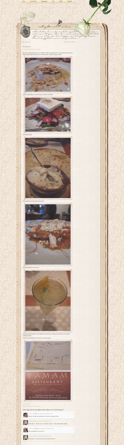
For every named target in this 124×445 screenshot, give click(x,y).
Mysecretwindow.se (52, 5)
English (69, 1)
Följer (61, 1)
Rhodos (39, 406)
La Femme (33, 1)
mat (32, 406)
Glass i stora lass (26, 42)
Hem (23, 1)
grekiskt (29, 406)
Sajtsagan (44, 1)
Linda (35, 413)
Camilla (36, 428)
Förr (53, 1)
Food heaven (26, 46)
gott (26, 406)
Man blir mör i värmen (69, 42)
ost (34, 406)
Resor (39, 49)
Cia (28, 49)
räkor (36, 406)
